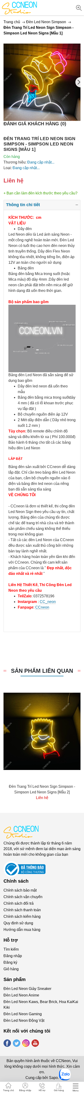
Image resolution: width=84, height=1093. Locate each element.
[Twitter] (16, 1043)
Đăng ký (10, 962)
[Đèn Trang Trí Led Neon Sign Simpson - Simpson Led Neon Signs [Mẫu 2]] (42, 731)
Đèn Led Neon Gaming (23, 1014)
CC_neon (48, 602)
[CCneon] (19, 7)
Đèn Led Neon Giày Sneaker (27, 989)
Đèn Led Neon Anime (21, 995)
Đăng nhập (13, 956)
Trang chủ (12, 22)
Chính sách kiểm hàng (22, 916)
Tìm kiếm (11, 949)
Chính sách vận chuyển (23, 897)
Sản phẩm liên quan (42, 671)
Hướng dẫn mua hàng (22, 930)
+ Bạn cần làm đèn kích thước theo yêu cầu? (40, 193)
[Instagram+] (26, 1043)
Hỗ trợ (42, 1090)
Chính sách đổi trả (19, 903)
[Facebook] (7, 1043)
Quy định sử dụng (18, 923)
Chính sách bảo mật (20, 890)
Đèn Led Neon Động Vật (24, 1020)
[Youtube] (35, 1043)
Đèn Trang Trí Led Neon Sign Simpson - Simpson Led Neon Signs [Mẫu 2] (42, 789)
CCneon (42, 607)
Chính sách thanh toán (22, 910)
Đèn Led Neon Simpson (46, 22)
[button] (77, 82)
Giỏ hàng (11, 969)
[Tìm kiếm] (79, 8)
